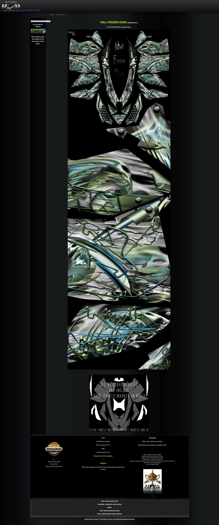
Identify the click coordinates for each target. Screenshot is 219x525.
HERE (164, 445)
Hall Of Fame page (54, 461)
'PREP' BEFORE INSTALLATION (109, 511)
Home (52, 14)
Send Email (61, 14)
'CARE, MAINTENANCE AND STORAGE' (109, 514)
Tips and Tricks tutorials (54, 466)
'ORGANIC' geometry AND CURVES (110, 504)
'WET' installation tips (109, 501)
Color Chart (54, 464)
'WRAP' (109, 507)
